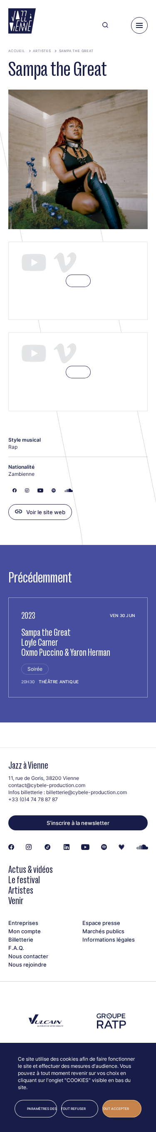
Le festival (24, 880)
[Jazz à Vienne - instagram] (29, 847)
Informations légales (108, 939)
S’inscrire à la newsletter (78, 823)
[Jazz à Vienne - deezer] (121, 847)
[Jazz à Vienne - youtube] (85, 847)
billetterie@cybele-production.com (86, 792)
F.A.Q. (16, 948)
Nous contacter (28, 956)
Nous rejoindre (27, 964)
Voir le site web (45, 512)
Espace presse (101, 923)
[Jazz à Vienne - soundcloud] (142, 847)
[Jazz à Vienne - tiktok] (47, 847)
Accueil (16, 50)
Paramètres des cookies (42, 1108)
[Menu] (139, 25)
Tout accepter (115, 1108)
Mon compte (24, 931)
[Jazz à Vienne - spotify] (104, 847)
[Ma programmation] (119, 25)
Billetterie (20, 939)
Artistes (42, 50)
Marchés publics (103, 931)
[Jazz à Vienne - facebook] (11, 847)
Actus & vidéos (30, 869)
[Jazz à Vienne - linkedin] (66, 847)
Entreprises (23, 923)
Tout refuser (73, 1108)
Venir (15, 900)
